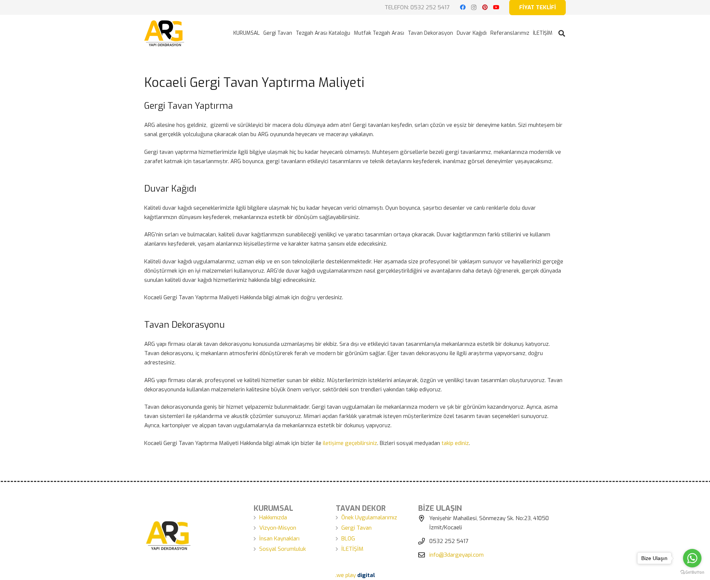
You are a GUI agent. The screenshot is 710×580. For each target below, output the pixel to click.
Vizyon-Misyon (277, 528)
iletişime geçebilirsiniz (350, 443)
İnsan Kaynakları (279, 538)
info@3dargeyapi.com (456, 555)
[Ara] (561, 33)
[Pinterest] (484, 7)
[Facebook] (462, 7)
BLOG (348, 538)
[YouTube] (495, 7)
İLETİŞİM (352, 549)
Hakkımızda (273, 517)
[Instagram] (473, 7)
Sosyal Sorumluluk (282, 549)
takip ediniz (455, 443)
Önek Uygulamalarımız (369, 517)
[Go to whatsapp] (692, 558)
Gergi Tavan (356, 528)
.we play (355, 575)
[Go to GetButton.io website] (692, 572)
